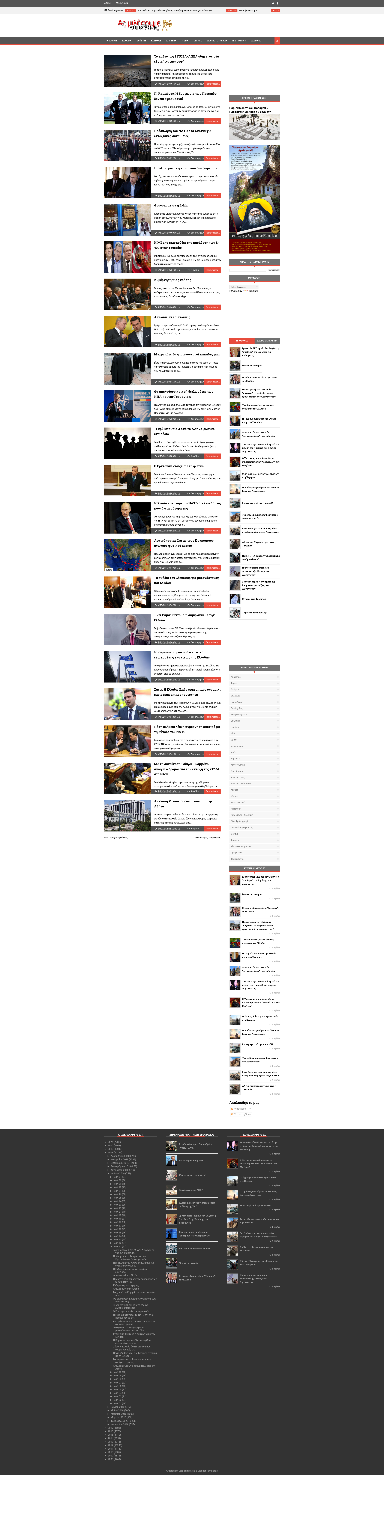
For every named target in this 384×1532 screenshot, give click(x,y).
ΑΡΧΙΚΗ (107, 3)
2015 (111, 1434)
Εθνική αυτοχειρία (188, 1263)
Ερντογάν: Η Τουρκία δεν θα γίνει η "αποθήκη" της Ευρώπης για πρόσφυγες (197, 1219)
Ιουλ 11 (118, 1246)
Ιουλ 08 (118, 1379)
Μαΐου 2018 (117, 1410)
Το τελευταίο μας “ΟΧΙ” (191, 1190)
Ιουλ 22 (118, 1208)
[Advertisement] (227, 25)
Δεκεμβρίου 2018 (120, 1156)
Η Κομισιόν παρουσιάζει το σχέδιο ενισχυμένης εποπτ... (132, 1342)
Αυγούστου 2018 (120, 1170)
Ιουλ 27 (118, 1190)
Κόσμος (155, 40)
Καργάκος (235, 758)
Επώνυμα (235, 721)
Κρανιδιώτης (237, 771)
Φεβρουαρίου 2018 (121, 1421)
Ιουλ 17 (118, 1225)
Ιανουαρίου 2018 (120, 1424)
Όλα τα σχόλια (241, 1114)
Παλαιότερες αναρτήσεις (207, 837)
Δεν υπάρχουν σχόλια (201, 84)
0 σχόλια (276, 888)
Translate (253, 291)
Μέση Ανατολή (238, 802)
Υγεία (184, 40)
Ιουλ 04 (118, 1393)
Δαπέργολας (237, 708)
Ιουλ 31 (118, 1177)
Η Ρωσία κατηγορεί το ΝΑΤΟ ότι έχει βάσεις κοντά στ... (133, 1316)
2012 (111, 1445)
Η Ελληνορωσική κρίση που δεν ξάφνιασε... (186, 168)
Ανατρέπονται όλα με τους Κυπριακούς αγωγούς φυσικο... (134, 1323)
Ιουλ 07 (118, 1382)
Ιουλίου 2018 (118, 1173)
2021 (111, 1142)
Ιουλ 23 (118, 1204)
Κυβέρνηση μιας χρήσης (172, 280)
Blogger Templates (208, 1470)
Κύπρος (234, 796)
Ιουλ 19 (118, 1218)
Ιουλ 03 (118, 1396)
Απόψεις (170, 40)
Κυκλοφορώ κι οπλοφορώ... (193, 1175)
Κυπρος (198, 40)
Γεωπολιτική (239, 40)
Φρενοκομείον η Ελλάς (171, 205)
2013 (111, 1441)
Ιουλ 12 (118, 1243)
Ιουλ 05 (118, 1389)
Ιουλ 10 (118, 1372)
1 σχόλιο (195, 791)
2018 (111, 1152)
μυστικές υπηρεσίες (241, 846)
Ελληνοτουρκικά (216, 40)
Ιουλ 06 (118, 1386)
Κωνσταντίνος (238, 777)
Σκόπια (234, 834)
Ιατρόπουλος (237, 746)
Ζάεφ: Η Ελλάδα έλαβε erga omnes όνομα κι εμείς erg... (131, 1348)
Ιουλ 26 (118, 1194)
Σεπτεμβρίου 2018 (121, 1166)
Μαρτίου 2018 (119, 1417)
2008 (111, 1459)
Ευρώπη (140, 40)
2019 (111, 1149)
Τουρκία (235, 840)
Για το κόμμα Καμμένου (191, 1160)
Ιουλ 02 (118, 1400)
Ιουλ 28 (118, 1187)
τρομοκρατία (237, 859)
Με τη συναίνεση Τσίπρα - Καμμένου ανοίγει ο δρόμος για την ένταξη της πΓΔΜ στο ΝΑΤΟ (186, 769)
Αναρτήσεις (239, 1108)
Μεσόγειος (236, 809)
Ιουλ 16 (118, 1229)
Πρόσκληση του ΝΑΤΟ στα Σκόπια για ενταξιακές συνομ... (133, 1264)
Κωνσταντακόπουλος (241, 783)
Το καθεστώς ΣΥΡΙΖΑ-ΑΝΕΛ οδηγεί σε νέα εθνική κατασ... (133, 1251)
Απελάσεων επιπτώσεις (172, 317)
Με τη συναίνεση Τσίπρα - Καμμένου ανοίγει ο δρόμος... (132, 1361)
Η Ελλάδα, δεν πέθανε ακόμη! (194, 1248)
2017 (111, 1427)
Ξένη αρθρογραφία (240, 821)
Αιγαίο (234, 683)
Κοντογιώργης (238, 765)
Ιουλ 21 (118, 1211)
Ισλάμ (233, 752)
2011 (111, 1448)
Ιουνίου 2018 (118, 1407)
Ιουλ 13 (118, 1239)
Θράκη (234, 740)
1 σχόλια (276, 1080)
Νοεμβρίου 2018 (120, 1159)
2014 (111, 1438)
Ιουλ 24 (118, 1201)
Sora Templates (186, 1470)
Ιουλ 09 (118, 1375)
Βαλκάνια (235, 696)
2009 (111, 1455)
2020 (111, 1145)
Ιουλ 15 (118, 1232)
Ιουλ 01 (118, 1403)
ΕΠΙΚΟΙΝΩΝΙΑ (122, 3)
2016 (111, 1431)
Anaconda (236, 677)
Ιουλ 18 (118, 1222)
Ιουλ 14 (118, 1236)
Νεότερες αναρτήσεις (116, 837)
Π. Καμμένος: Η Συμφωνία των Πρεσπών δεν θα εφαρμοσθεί (130, 1258)
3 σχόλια (276, 916)
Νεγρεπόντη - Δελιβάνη (242, 815)
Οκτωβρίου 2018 (120, 1163)
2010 (111, 1452)
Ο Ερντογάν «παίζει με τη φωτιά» (179, 466)
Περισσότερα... (213, 84)
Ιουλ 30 (118, 1180)
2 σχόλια (195, 270)
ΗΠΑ (233, 733)
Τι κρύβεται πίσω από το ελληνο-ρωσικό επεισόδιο (131, 1306)
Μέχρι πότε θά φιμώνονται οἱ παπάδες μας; (187, 354)
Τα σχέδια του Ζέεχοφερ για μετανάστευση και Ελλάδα (128, 1329)
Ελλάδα (126, 40)
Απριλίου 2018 (119, 1413)
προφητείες (237, 852)
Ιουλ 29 (118, 1183)
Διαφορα (256, 40)
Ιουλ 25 (118, 1197)
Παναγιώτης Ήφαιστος (242, 827)
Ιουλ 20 (118, 1215)
